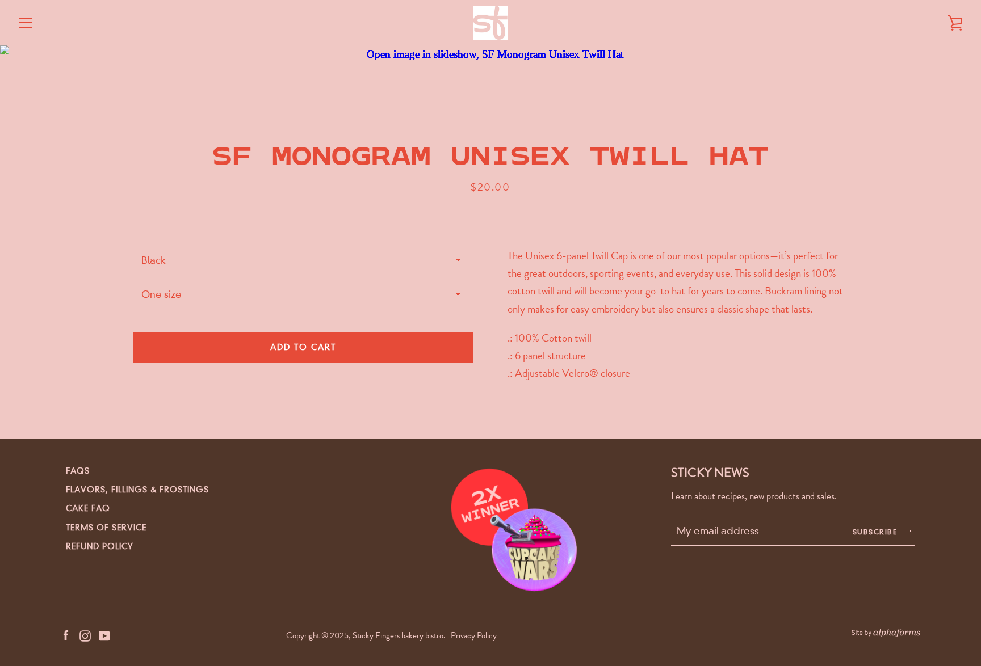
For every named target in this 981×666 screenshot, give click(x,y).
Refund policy (99, 546)
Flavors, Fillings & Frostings (137, 489)
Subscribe (876, 532)
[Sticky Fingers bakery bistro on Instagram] (85, 634)
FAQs (78, 471)
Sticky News (710, 472)
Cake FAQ (88, 508)
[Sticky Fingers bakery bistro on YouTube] (104, 634)
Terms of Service (106, 527)
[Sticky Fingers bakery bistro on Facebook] (66, 634)
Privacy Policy (474, 635)
